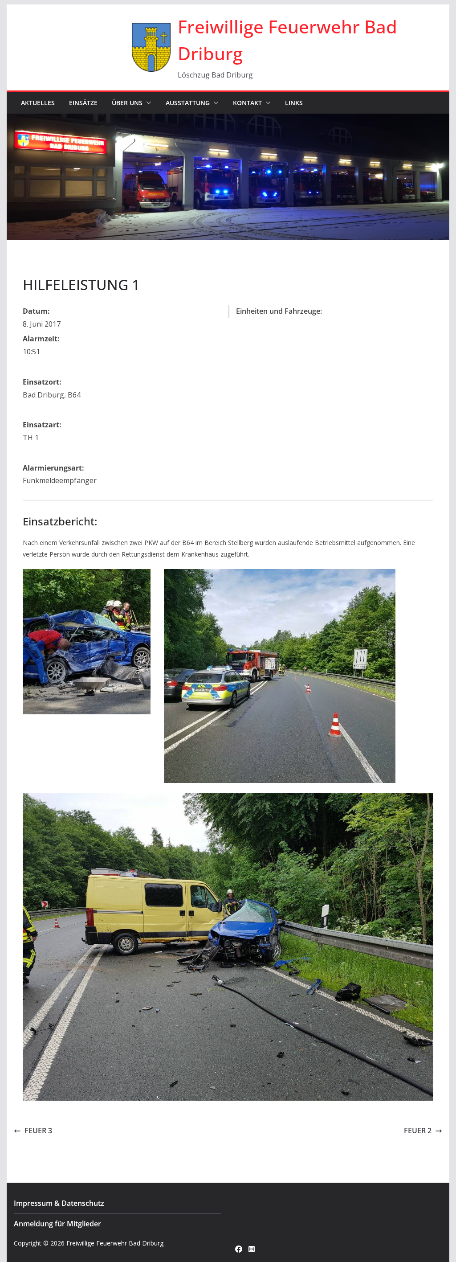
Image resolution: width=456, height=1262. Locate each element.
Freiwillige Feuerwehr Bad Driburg (114, 1243)
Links (294, 102)
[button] (146, 103)
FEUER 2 (418, 1130)
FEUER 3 (38, 1130)
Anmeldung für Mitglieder (57, 1224)
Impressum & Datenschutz (59, 1203)
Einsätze (83, 102)
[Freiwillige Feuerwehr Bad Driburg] (228, 120)
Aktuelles (38, 102)
